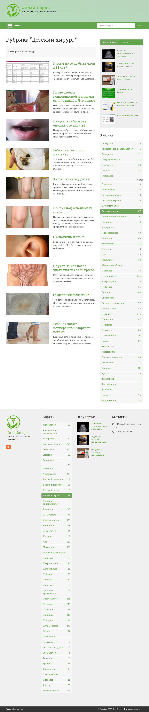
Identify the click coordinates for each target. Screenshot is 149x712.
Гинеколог (107, 175)
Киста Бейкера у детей (71, 179)
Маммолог (121, 259)
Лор (121, 254)
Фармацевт (121, 378)
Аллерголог (121, 143)
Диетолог (121, 222)
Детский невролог (121, 200)
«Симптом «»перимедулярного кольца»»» (126, 53)
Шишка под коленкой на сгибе (73, 210)
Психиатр (121, 324)
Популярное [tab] (109, 42)
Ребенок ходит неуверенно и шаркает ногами (71, 328)
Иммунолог (121, 227)
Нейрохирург (121, 281)
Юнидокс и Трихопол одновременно (126, 77)
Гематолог (121, 165)
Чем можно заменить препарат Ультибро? (127, 103)
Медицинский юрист (121, 265)
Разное (121, 341)
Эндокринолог (121, 400)
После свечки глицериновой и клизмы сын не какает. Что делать (74, 96)
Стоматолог (121, 362)
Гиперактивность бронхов (125, 90)
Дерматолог (121, 189)
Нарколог (121, 270)
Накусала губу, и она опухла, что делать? (70, 123)
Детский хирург (121, 211)
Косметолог (121, 243)
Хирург (121, 395)
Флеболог (121, 389)
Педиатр (121, 314)
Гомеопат (121, 184)
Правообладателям (14, 709)
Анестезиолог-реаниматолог (121, 148)
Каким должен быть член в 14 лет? (74, 65)
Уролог (121, 373)
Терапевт (121, 368)
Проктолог (121, 319)
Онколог (121, 292)
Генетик (121, 170)
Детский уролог (121, 205)
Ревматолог (121, 346)
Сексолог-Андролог (121, 357)
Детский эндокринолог (121, 216)
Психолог (121, 330)
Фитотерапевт (121, 384)
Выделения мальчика (71, 295)
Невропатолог (121, 276)
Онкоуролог (121, 297)
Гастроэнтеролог (121, 159)
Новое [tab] (124, 42)
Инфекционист (121, 232)
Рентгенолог (121, 351)
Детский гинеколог (121, 195)
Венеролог (121, 154)
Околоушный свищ (68, 237)
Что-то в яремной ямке (127, 115)
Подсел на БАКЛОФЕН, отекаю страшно (127, 64)
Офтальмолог (121, 308)
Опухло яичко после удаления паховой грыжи (74, 268)
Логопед (121, 249)
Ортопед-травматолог (121, 303)
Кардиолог (121, 238)
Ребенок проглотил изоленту (68, 152)
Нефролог (121, 287)
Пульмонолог (121, 335)
